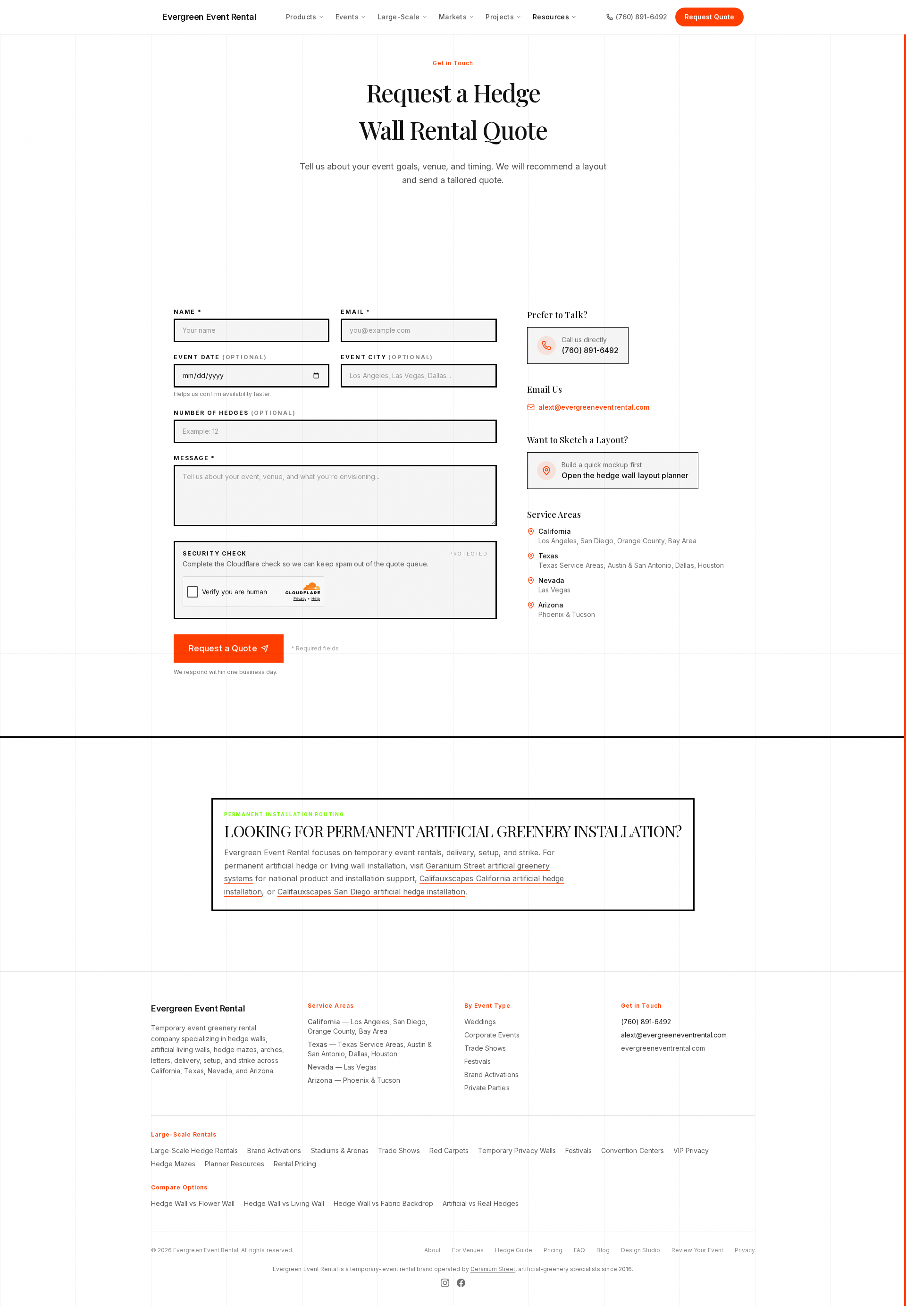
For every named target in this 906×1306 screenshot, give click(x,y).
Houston (384, 1054)
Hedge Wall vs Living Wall (284, 1203)
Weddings (480, 1022)
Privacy (745, 1250)
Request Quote (709, 17)
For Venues (467, 1250)
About (432, 1250)
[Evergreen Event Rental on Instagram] (445, 1283)
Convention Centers (632, 1150)
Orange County (331, 1031)
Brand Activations (491, 1074)
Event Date (220, 357)
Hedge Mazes (173, 1164)
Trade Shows (485, 1048)
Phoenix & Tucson (371, 1080)
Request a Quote (223, 648)
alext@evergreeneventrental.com (593, 407)
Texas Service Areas (370, 1044)
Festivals (477, 1061)
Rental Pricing (295, 1164)
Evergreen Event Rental (209, 17)
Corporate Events (492, 1035)
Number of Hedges (235, 412)
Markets (453, 17)
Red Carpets (449, 1150)
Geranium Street (493, 1268)
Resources (551, 17)
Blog (602, 1250)
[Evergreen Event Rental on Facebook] (461, 1283)
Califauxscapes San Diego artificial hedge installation (371, 891)
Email (355, 311)
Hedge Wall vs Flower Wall (193, 1203)
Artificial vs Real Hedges (481, 1203)
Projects (500, 17)
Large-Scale (399, 17)
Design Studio (640, 1250)
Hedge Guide (513, 1250)
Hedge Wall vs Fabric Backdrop (383, 1203)
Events (347, 17)
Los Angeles (370, 1022)
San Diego (409, 1022)
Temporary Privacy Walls (517, 1150)
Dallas (358, 1054)
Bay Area (373, 1031)
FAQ (579, 1250)
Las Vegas (360, 1067)
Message (194, 458)
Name (188, 311)
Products (301, 17)
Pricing (553, 1250)
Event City (387, 357)
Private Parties (487, 1088)
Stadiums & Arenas (340, 1150)
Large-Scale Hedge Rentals (194, 1150)
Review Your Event (697, 1250)
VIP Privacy (691, 1150)
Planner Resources (234, 1164)
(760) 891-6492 (642, 17)
